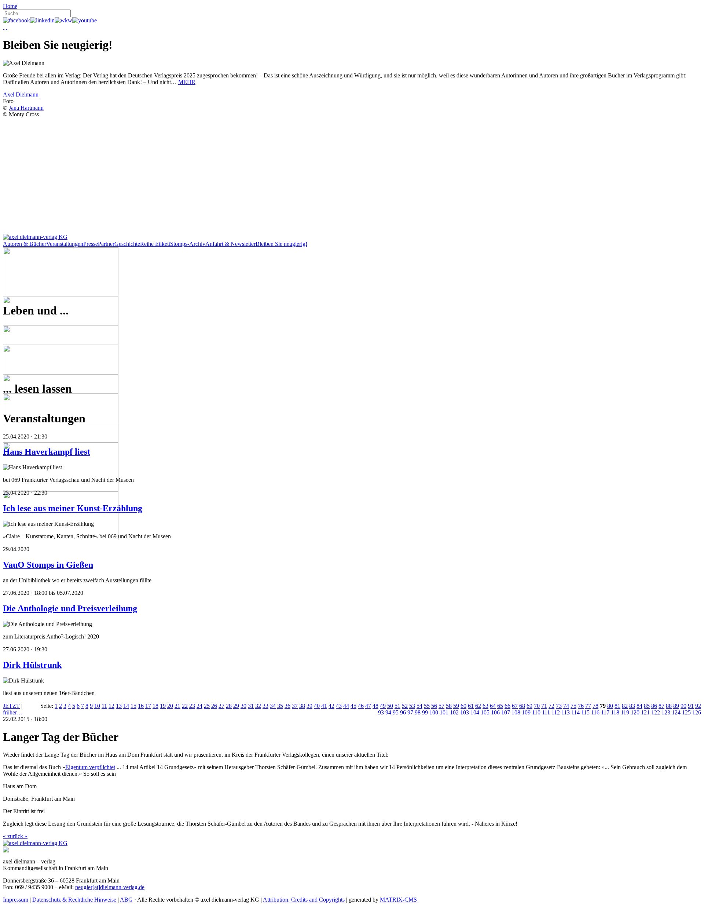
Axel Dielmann (20, 94)
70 (537, 706)
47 (368, 706)
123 (665, 712)
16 (141, 706)
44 (346, 706)
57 (441, 706)
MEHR (186, 82)
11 (104, 706)
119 (625, 712)
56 (434, 706)
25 (207, 706)
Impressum (15, 899)
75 (573, 706)
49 (383, 706)
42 (331, 706)
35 (280, 706)
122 (655, 712)
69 (529, 706)
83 (632, 706)
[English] (6, 27)
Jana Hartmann (26, 108)
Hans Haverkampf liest (46, 451)
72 (551, 706)
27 (221, 706)
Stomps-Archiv (187, 244)
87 (661, 706)
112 (555, 712)
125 (686, 712)
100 (433, 712)
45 (353, 706)
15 (133, 706)
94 (388, 712)
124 (676, 712)
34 (273, 706)
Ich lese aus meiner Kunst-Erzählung (72, 508)
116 (595, 712)
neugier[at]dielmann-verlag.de (109, 887)
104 (474, 712)
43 (339, 706)
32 (258, 706)
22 (185, 706)
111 (546, 712)
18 (155, 706)
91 (691, 706)
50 (390, 706)
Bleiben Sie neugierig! (281, 244)
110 (536, 712)
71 (544, 706)
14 (126, 706)
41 (324, 706)
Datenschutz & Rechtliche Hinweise (74, 899)
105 (485, 712)
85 (647, 706)
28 (229, 706)
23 (192, 706)
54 (419, 706)
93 (381, 712)
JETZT (11, 706)
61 (471, 706)
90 (683, 706)
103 (464, 712)
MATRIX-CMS (398, 899)
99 (425, 712)
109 (526, 712)
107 (505, 712)
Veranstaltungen (64, 244)
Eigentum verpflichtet (90, 767)
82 (625, 706)
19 (163, 706)
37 (295, 706)
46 (361, 706)
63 (485, 706)
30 (243, 706)
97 (410, 712)
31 (251, 706)
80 (610, 706)
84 (639, 706)
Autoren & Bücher (24, 244)
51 (397, 706)
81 (617, 706)
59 (456, 706)
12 (111, 706)
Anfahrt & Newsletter (230, 244)
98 (418, 712)
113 (565, 712)
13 (119, 706)
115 (585, 712)
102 (454, 712)
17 (148, 706)
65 (500, 706)
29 (236, 706)
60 (463, 706)
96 (403, 712)
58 (449, 706)
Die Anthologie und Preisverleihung (70, 608)
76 (581, 706)
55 (427, 706)
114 (575, 712)
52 (405, 706)
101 (444, 712)
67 (515, 706)
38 (302, 706)
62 (478, 706)
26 (214, 706)
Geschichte (127, 244)
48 (375, 706)
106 (495, 712)
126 (696, 712)
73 (559, 706)
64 (493, 706)
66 (507, 706)
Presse (90, 244)
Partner (106, 244)
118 (615, 712)
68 (522, 706)
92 (698, 706)
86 (654, 706)
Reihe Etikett (155, 244)
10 (97, 706)
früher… (13, 712)
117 (605, 712)
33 (265, 706)
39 (309, 706)
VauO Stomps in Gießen (48, 565)
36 (287, 706)
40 (317, 706)
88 (669, 706)
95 (396, 712)
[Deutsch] (3, 27)
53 (412, 706)
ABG (126, 899)
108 (515, 712)
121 (645, 712)
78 (595, 706)
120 (635, 712)
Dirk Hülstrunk (32, 665)
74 (566, 706)
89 (676, 706)
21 (177, 706)
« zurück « (15, 836)
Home (10, 6)
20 (170, 706)
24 (199, 706)
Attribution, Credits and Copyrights (304, 899)
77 (588, 706)
